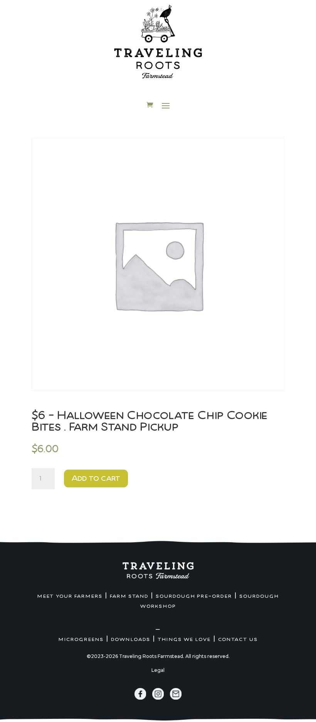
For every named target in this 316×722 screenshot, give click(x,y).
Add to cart (96, 478)
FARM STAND (129, 596)
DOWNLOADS (130, 639)
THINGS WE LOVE (184, 639)
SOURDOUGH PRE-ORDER (194, 596)
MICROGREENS (81, 639)
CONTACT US (238, 639)
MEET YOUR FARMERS (70, 596)
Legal (158, 670)
